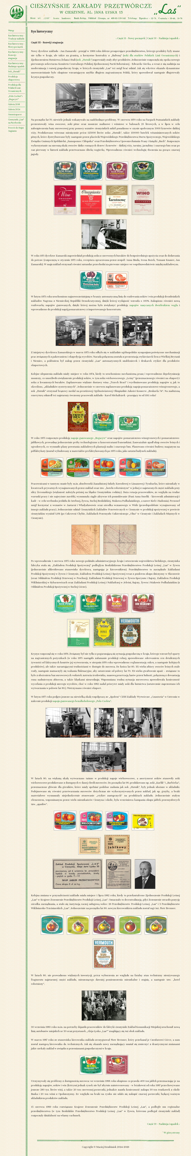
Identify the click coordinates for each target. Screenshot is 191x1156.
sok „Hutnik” (84, 59)
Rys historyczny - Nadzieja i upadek (16, 65)
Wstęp (11, 30)
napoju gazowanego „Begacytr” (89, 438)
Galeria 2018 (14, 104)
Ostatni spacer (15, 114)
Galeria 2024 (14, 109)
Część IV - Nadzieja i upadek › (163, 38)
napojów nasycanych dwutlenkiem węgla (153, 305)
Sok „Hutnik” (14, 71)
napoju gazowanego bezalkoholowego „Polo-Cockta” (81, 701)
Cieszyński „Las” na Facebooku (16, 121)
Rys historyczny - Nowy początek (16, 45)
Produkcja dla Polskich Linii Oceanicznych (14, 88)
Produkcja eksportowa (14, 78)
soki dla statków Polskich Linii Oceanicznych (150, 55)
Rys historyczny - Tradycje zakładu (16, 37)
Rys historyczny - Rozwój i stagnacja (16, 55)
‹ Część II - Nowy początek (130, 38)
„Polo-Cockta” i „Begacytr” (15, 98)
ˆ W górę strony (171, 1132)
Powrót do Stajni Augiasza (16, 129)
